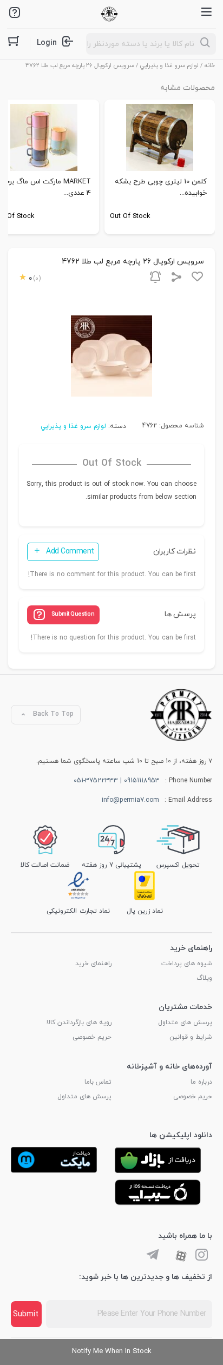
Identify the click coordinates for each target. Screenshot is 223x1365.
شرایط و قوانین (190, 1037)
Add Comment (70, 551)
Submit (25, 1314)
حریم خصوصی (92, 1037)
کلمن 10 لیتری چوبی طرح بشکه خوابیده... (161, 187)
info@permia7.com (130, 800)
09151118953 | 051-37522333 (117, 780)
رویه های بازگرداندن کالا (79, 1022)
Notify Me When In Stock (112, 1351)
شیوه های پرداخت (186, 963)
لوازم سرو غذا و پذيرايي (169, 65)
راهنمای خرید (93, 963)
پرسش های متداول (185, 1022)
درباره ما (201, 1082)
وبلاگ (204, 978)
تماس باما (98, 1082)
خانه (210, 65)
